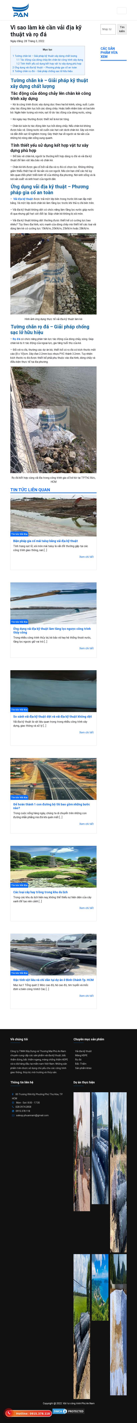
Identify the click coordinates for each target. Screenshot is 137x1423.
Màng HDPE (81, 1055)
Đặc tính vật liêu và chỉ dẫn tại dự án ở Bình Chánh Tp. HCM (53, 980)
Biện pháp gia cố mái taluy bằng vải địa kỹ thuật (45, 541)
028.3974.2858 (23, 1106)
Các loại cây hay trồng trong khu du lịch (40, 892)
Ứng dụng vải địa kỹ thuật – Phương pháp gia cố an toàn (45, 67)
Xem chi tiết (86, 556)
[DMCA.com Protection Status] (68, 1411)
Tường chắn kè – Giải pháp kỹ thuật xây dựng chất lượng (45, 55)
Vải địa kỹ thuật (83, 1051)
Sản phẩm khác (83, 1068)
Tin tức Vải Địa (19, 534)
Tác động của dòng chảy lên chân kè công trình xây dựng (49, 59)
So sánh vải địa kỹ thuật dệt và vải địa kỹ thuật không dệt (52, 716)
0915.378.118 (23, 1111)
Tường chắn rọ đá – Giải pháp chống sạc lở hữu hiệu (43, 71)
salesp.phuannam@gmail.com (32, 1115)
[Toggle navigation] (122, 10)
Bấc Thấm (80, 1063)
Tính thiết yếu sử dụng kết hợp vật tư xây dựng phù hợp (48, 63)
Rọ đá (16, 339)
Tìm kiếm (122, 29)
